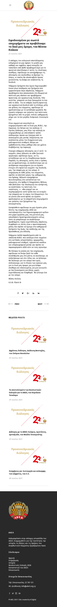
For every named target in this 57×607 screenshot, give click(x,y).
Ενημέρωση (13, 560)
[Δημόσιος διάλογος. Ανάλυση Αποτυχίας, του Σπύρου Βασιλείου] (28, 334)
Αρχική (11, 558)
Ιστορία (12, 563)
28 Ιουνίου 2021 (15, 478)
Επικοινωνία (14, 570)
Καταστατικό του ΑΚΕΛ (18, 568)
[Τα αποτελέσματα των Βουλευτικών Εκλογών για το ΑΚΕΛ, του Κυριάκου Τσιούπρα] (28, 373)
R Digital (33, 600)
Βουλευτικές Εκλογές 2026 (20, 565)
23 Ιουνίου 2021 (15, 54)
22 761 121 (29, 582)
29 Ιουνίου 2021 (15, 358)
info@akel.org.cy (28, 586)
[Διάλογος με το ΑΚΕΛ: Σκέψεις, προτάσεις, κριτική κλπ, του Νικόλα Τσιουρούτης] (28, 415)
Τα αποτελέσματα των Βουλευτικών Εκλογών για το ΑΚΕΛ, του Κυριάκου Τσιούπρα (25, 392)
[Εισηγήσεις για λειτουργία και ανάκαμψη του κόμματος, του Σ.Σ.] (28, 454)
